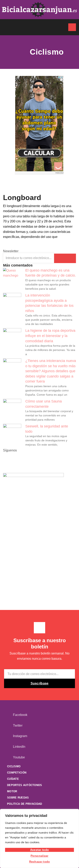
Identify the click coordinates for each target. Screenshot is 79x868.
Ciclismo (13, 766)
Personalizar (39, 855)
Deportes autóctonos (24, 785)
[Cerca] (74, 812)
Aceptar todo (39, 849)
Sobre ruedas (18, 797)
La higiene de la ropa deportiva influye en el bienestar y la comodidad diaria (50, 336)
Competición (16, 772)
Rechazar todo (39, 861)
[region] (39, 838)
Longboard (22, 197)
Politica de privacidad (24, 803)
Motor (12, 791)
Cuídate (13, 778)
